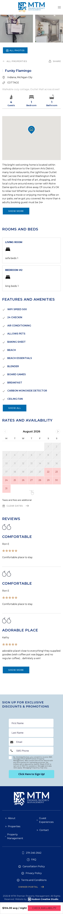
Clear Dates (15, 505)
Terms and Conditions (33, 880)
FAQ (33, 859)
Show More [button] (16, 211)
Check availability (44, 908)
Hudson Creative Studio (45, 899)
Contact (44, 830)
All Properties (17, 61)
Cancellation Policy (34, 866)
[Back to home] (31, 7)
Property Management (15, 836)
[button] (59, 7)
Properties (14, 826)
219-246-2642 (33, 852)
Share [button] (57, 61)
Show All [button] (14, 408)
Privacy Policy (34, 873)
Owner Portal (28, 887)
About (11, 818)
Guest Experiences (46, 820)
